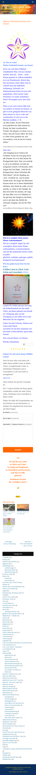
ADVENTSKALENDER (9, 562)
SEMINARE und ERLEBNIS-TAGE (12, 736)
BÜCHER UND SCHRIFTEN (11, 582)
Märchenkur (6, 693)
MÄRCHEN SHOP (8, 678)
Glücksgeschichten (10, 611)
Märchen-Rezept (7, 686)
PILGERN (5, 728)
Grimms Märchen (10, 661)
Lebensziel (8, 709)
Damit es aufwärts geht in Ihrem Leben (9, 514)
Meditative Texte (7, 722)
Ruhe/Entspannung (11, 711)
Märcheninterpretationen (13, 666)
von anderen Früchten (12, 670)
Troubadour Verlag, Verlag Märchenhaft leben (17, 749)
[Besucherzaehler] (18, 496)
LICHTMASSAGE (7, 649)
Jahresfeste (6, 620)
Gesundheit (6, 607)
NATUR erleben (7, 724)
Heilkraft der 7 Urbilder (9, 616)
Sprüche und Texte (8, 743)
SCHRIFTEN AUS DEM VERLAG (12, 732)
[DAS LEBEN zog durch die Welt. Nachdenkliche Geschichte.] (9, 521)
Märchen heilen (7, 676)
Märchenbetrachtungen (12, 663)
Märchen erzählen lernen (10, 674)
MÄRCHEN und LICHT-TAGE (11, 680)
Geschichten (8, 580)
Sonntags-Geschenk (8, 738)
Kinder (4, 626)
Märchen (5, 653)
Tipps (4, 747)
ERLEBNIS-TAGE (7, 599)
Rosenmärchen (9, 668)
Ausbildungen (6, 566)
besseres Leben (7, 574)
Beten (4, 576)
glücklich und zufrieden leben (11, 614)
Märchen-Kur (6, 684)
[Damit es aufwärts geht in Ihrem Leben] (9, 507)
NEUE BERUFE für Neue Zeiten (12, 726)
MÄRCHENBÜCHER (8, 688)
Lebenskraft (6, 636)
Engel (4, 591)
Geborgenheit (9, 701)
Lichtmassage (9, 568)
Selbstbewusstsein (8, 734)
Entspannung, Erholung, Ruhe (12, 593)
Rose (4, 730)
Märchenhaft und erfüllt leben (23, 767)
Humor (4, 618)
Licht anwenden (7, 645)
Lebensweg (6, 639)
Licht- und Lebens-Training (11, 647)
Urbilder (5, 755)
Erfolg (4, 595)
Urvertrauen (8, 715)
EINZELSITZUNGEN (8, 589)
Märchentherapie (10, 572)
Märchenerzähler (10, 570)
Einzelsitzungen (9, 699)
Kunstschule (6, 630)
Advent (4, 560)
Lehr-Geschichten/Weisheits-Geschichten (15, 643)
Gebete (7, 578)
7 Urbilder (5, 557)
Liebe (4, 651)
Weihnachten (6, 759)
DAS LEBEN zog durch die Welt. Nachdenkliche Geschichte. (8, 529)
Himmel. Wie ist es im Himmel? (23, 513)
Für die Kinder (6, 603)
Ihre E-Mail (11, 418)
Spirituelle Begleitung (9, 740)
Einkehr (4, 584)
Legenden (5, 641)
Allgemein (5, 564)
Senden (18, 450)
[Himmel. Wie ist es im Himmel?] (23, 507)
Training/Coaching (10, 713)
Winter (7, 672)
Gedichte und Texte (8, 605)
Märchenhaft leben (8, 691)
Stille (4, 745)
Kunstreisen (6, 628)
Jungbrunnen (6, 624)
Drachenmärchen (10, 659)
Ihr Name (10, 412)
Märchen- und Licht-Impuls (11, 682)
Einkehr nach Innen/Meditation (12, 587)
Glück (4, 609)
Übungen (5, 753)
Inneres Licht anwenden (12, 705)
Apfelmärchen (9, 655)
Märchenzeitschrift (8, 720)
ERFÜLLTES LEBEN (8, 597)
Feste (4, 601)
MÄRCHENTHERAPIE (9, 695)
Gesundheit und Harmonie (13, 703)
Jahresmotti (6, 622)
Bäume (7, 657)
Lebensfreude (6, 634)
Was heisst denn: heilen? (12, 718)
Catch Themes (23, 771)
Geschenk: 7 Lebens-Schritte (17, 424)
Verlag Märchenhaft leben (10, 757)
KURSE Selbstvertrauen (9, 632)
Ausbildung (8, 697)
